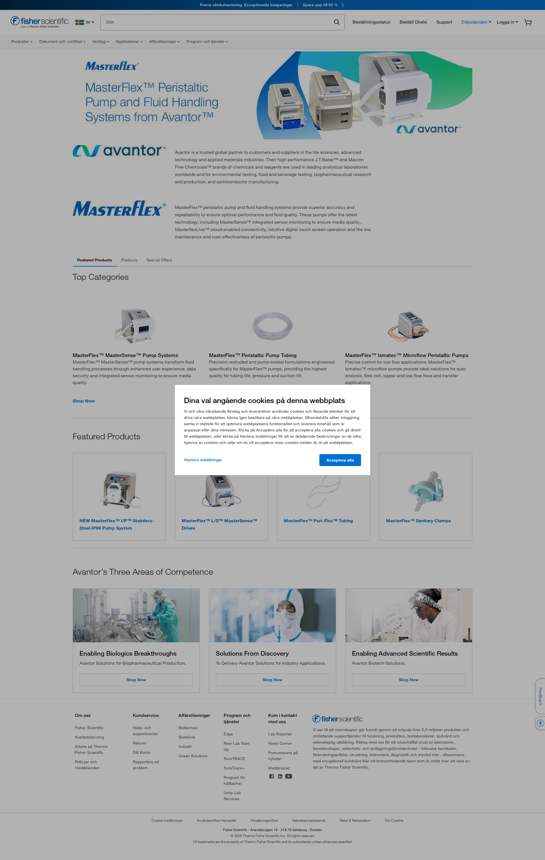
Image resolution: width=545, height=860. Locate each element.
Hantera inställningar (203, 459)
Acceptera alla (340, 460)
